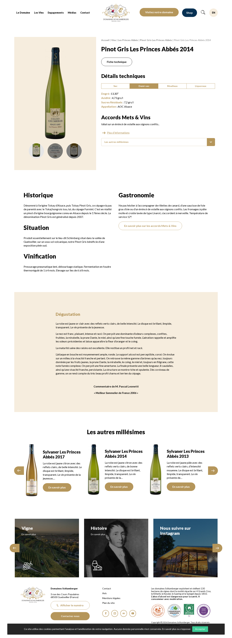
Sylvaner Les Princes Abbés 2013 (185, 454)
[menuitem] (23, 13)
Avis (104, 593)
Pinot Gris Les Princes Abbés (156, 40)
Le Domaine (23, 12)
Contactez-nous (70, 616)
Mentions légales (111, 598)
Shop (189, 12)
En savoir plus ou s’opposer (176, 628)
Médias (72, 12)
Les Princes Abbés (128, 40)
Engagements (56, 12)
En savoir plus (56, 487)
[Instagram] (114, 613)
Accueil (105, 40)
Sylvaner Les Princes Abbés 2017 (61, 454)
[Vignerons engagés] (174, 611)
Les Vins (39, 12)
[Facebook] (105, 613)
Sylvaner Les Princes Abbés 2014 (123, 454)
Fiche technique (117, 61)
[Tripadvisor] (123, 613)
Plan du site (108, 603)
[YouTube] (132, 613)
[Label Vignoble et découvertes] (189, 611)
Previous (19, 470)
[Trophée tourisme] (203, 611)
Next (213, 470)
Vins (113, 40)
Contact (85, 12)
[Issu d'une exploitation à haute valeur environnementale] (158, 611)
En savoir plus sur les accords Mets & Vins (150, 225)
